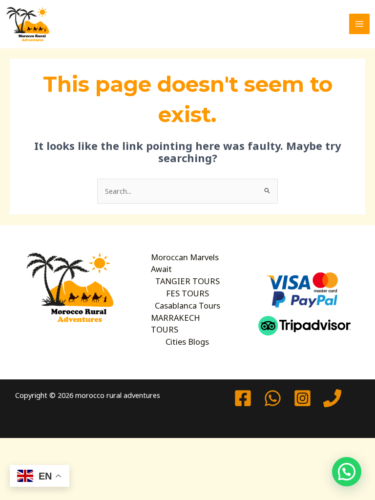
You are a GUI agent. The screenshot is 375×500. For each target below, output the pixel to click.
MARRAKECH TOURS (175, 323)
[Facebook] (243, 398)
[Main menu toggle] (359, 24)
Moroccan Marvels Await (185, 263)
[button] (346, 471)
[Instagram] (302, 398)
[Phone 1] (332, 398)
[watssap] (273, 398)
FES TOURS (187, 293)
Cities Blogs (187, 341)
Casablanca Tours (187, 305)
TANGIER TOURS (187, 281)
